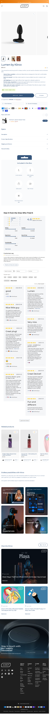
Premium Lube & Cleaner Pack (17, 119)
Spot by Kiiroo (44, 453)
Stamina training (31, 494)
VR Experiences (8, 530)
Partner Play (33, 522)
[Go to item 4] (19, 58)
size (5, 277)
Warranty (30, 683)
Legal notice (36, 711)
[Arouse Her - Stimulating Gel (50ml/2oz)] (29, 441)
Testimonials (23, 674)
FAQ (29, 671)
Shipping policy (23, 711)
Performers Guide (38, 682)
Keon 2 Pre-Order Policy (29, 679)
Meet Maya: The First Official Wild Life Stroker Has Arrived (24, 577)
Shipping (30, 673)
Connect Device (37, 685)
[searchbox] (8, 271)
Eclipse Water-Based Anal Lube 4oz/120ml (9, 454)
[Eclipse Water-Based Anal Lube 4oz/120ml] (10, 441)
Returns (30, 675)
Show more (14, 280)
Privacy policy (11, 711)
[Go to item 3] (13, 58)
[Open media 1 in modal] (33, 14)
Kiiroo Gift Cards (21, 690)
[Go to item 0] (3, 58)
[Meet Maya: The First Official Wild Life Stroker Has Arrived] (24, 566)
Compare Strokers (37, 675)
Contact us (30, 668)
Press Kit (44, 672)
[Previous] (1, 1)
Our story (21, 668)
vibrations (25, 277)
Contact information (42, 711)
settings (31, 277)
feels (20, 277)
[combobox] (21, 271)
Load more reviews (24, 420)
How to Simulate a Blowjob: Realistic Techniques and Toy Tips (12, 609)
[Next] (47, 1)
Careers (22, 693)
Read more (37, 308)
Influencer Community (46, 668)
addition (15, 277)
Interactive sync (10, 493)
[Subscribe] (45, 652)
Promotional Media (46, 675)
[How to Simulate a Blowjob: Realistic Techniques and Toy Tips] (12, 594)
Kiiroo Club (21, 672)
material (10, 277)
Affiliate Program (45, 679)
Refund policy (6, 711)
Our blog (21, 677)
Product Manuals (37, 668)
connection (6, 280)
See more (8, 249)
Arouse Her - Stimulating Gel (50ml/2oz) (29, 454)
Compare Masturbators (38, 672)
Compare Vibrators (37, 679)
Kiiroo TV (21, 681)
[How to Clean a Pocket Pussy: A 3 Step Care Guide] (36, 594)
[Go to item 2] (8, 58)
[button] (46, 67)
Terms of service (17, 711)
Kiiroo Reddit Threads (22, 685)
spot (35, 277)
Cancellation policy (30, 711)
